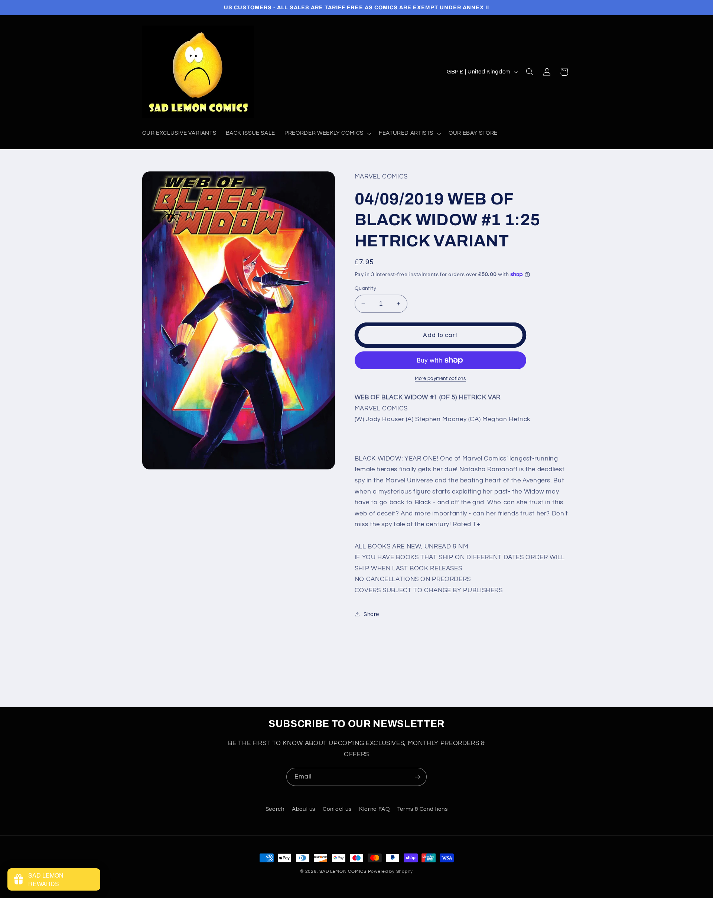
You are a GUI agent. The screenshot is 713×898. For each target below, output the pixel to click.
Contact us (337, 809)
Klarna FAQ (374, 809)
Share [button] (371, 614)
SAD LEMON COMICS (343, 871)
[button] (327, 133)
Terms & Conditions (422, 809)
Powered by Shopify (390, 871)
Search (275, 809)
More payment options (440, 378)
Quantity (365, 288)
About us (303, 809)
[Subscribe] (417, 777)
